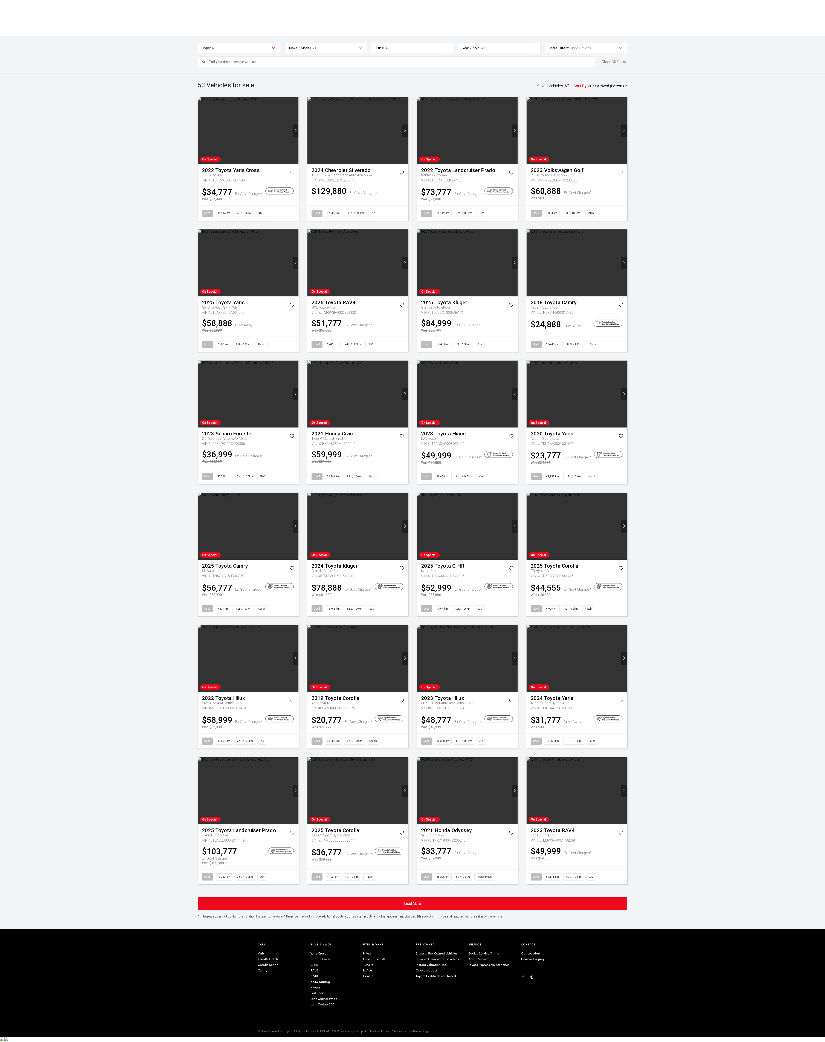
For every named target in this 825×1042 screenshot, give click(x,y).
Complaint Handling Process (373, 1031)
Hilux (367, 953)
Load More (412, 904)
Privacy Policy (345, 1031)
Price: (380, 48)
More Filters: (559, 48)
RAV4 (314, 970)
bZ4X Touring (320, 981)
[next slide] (295, 130)
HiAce (367, 970)
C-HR (314, 964)
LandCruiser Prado (323, 998)
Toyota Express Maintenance (489, 964)
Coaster (368, 976)
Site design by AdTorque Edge (410, 1031)
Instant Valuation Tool (432, 964)
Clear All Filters (614, 62)
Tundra (368, 964)
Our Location (530, 953)
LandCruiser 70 (374, 959)
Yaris (261, 953)
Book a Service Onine (483, 953)
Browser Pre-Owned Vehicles (437, 953)
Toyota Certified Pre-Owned (436, 976)
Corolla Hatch (268, 959)
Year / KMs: (471, 48)
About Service (478, 959)
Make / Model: (300, 48)
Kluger (315, 987)
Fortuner (316, 993)
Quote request (426, 970)
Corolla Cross (320, 959)
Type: (206, 48)
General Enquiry (532, 959)
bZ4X (314, 976)
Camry (262, 970)
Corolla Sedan (268, 964)
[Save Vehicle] (292, 173)
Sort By (580, 86)
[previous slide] (201, 130)
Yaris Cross (318, 953)
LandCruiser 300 (322, 1004)
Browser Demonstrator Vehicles (438, 959)
